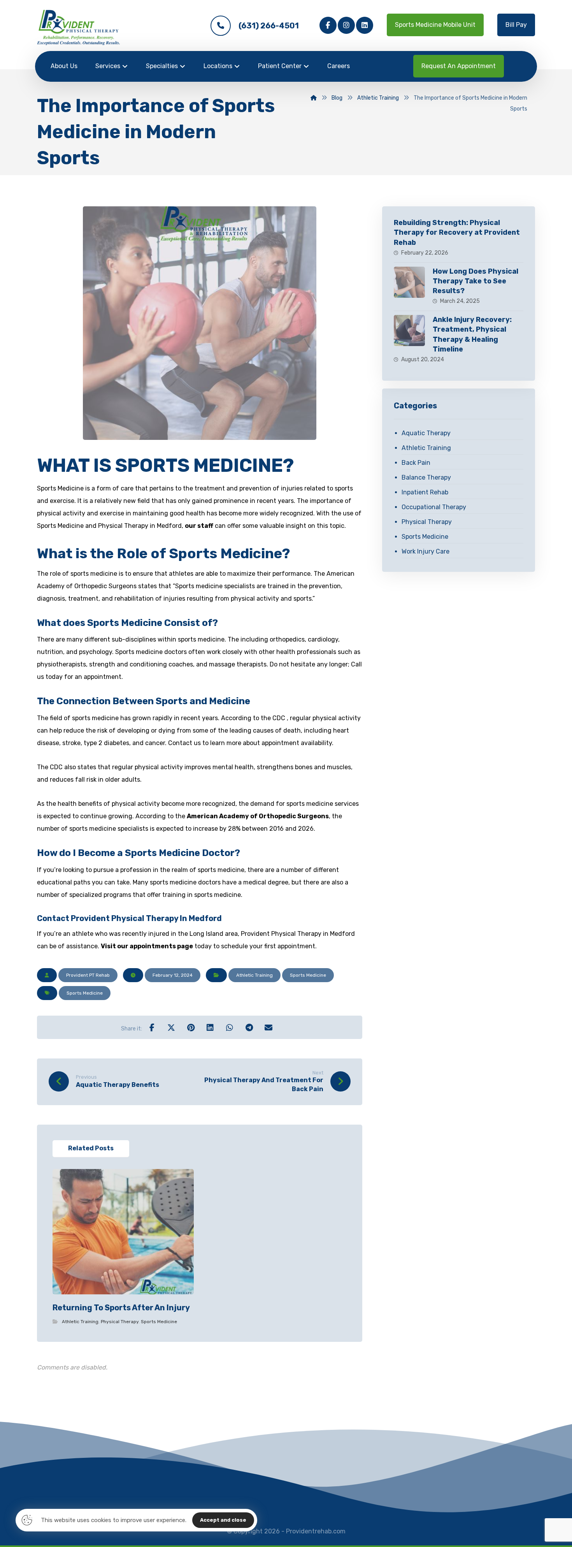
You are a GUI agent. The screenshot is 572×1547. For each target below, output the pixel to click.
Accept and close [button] (223, 1520)
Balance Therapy (426, 477)
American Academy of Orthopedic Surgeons (258, 816)
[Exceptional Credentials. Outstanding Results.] (78, 27)
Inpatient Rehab (425, 492)
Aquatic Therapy (426, 433)
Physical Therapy (120, 1321)
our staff (199, 525)
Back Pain (416, 462)
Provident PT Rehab (88, 975)
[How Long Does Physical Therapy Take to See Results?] (409, 282)
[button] (328, 25)
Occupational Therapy (434, 507)
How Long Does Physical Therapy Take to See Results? (475, 281)
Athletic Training (254, 975)
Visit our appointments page (147, 946)
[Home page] (314, 98)
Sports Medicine (308, 975)
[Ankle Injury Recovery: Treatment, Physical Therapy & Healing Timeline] (409, 330)
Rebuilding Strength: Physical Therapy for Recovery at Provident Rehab (457, 232)
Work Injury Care (425, 551)
